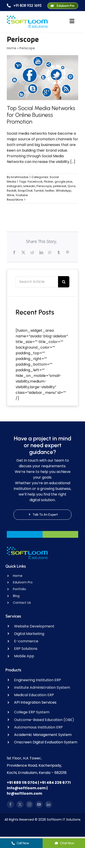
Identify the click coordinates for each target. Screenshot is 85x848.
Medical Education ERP (34, 695)
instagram (14, 186)
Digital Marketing (29, 633)
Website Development (34, 626)
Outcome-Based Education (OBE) (44, 719)
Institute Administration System (42, 687)
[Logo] (27, 17)
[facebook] (10, 804)
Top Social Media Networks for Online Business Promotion (41, 115)
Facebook (35, 181)
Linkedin (29, 186)
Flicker (48, 181)
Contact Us (22, 602)
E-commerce (26, 641)
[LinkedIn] (41, 252)
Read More (15, 199)
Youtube (22, 195)
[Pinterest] (68, 252)
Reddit (11, 190)
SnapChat (25, 190)
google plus (63, 181)
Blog (16, 596)
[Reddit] (32, 252)
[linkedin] (48, 804)
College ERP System (31, 712)
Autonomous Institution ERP (38, 727)
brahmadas (20, 177)
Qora (71, 186)
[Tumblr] (59, 252)
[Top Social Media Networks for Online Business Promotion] (42, 77)
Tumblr (39, 190)
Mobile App (24, 656)
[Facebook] (14, 252)
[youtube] (39, 804)
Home (11, 48)
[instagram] (29, 804)
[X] (23, 252)
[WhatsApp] (50, 252)
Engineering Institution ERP (37, 680)
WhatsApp (63, 190)
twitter (49, 190)
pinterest (59, 186)
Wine (10, 195)
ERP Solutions (25, 648)
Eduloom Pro (23, 582)
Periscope (44, 186)
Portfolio (19, 589)
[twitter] (20, 804)
